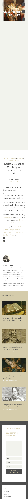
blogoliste (7, 494)
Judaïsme (17, 160)
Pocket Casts (7, 232)
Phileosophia (7, 217)
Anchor (21, 232)
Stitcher (6, 235)
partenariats (8, 497)
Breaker (15, 232)
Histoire (10, 160)
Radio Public (20, 227)
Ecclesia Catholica (10, 158)
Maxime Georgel (8, 265)
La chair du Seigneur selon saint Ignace (12, 377)
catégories (7, 496)
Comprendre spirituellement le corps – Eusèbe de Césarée (13, 406)
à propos (6, 491)
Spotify (5, 230)
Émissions (20, 158)
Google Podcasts (14, 230)
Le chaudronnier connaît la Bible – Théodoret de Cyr (12, 319)
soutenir (6, 493)
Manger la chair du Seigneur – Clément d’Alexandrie (13, 348)
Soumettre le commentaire (14, 471)
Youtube (12, 235)
